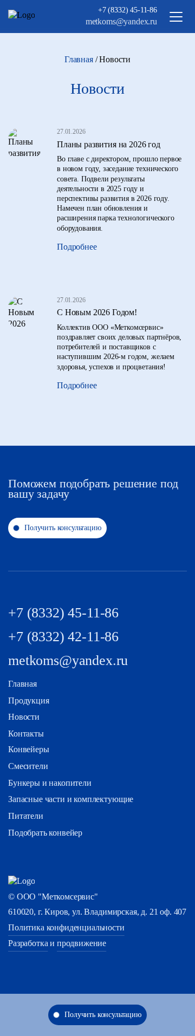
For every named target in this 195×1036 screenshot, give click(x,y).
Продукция (28, 700)
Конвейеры (28, 749)
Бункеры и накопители (50, 782)
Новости (24, 716)
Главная (78, 59)
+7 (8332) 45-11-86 (127, 10)
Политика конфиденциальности (66, 927)
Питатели (25, 815)
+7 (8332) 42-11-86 (63, 636)
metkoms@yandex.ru (121, 21)
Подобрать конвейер (45, 832)
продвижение (81, 943)
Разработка (28, 943)
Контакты (26, 733)
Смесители (28, 766)
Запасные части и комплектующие (70, 799)
